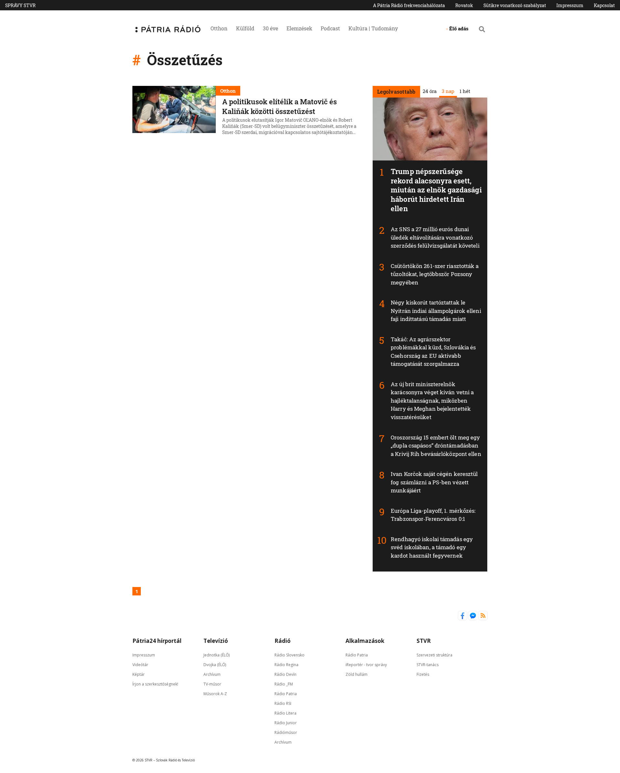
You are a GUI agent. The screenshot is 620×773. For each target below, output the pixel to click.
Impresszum (570, 5)
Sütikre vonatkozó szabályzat (514, 5)
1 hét (464, 91)
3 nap (447, 91)
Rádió (282, 640)
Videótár (140, 664)
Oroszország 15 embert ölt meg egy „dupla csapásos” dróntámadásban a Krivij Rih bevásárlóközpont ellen (436, 446)
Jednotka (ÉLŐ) (216, 655)
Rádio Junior (285, 723)
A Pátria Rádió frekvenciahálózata (409, 5)
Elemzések (299, 28)
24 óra (429, 91)
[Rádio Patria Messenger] (473, 619)
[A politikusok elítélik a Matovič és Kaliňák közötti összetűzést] (174, 111)
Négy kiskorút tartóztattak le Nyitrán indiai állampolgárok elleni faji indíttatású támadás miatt (436, 311)
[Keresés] (482, 29)
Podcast (330, 28)
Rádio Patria (285, 693)
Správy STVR (20, 5)
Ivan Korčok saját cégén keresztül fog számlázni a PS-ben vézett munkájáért (434, 482)
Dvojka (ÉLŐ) (214, 664)
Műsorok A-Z (215, 693)
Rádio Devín (285, 674)
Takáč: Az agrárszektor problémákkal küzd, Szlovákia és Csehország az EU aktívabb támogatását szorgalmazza (433, 351)
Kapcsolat (604, 5)
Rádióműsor (285, 732)
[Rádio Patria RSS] (483, 619)
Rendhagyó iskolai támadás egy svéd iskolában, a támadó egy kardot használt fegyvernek (432, 547)
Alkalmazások (365, 640)
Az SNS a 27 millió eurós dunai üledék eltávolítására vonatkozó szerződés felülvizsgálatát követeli (435, 237)
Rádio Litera (285, 713)
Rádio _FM (283, 684)
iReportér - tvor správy (366, 664)
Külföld (245, 28)
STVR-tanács (428, 664)
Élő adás (459, 28)
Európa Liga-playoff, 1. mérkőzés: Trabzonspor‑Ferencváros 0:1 (433, 515)
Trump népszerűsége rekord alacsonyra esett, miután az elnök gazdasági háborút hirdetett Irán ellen (436, 190)
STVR (424, 640)
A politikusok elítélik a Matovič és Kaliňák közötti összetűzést (279, 106)
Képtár (138, 674)
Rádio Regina (286, 664)
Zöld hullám (356, 674)
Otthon (219, 28)
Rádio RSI (282, 703)
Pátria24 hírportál (156, 640)
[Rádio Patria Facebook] (463, 619)
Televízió (215, 640)
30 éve (270, 28)
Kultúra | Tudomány (373, 28)
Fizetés (423, 674)
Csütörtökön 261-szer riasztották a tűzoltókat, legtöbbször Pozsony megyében (435, 274)
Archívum (212, 674)
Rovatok (464, 5)
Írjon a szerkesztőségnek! (155, 684)
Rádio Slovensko (289, 655)
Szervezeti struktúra (434, 655)
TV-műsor (212, 684)
